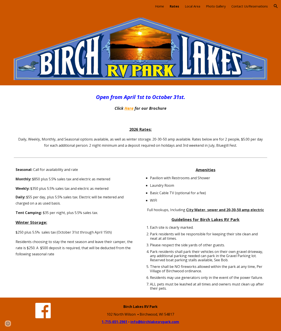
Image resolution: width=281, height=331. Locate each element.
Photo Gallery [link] (216, 6)
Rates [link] (174, 6)
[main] (140, 102)
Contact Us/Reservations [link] (249, 6)
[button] (275, 6)
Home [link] (159, 6)
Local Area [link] (192, 6)
